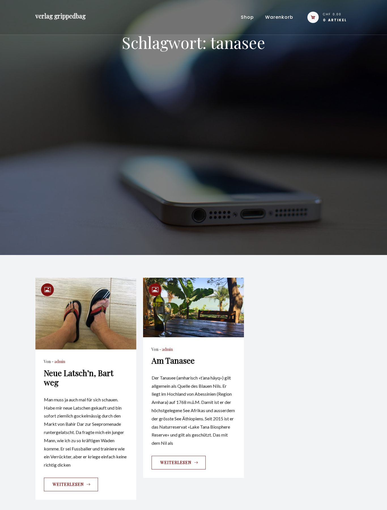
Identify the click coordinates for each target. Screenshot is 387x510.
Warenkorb (279, 17)
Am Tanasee (173, 360)
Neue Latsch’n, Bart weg (78, 378)
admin (59, 361)
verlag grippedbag (60, 16)
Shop (247, 17)
